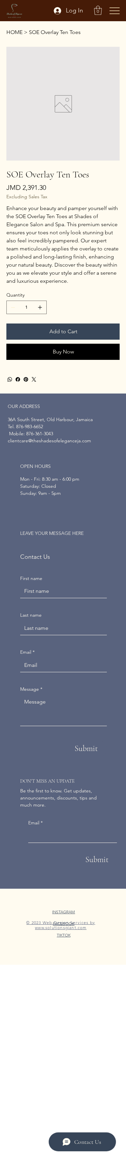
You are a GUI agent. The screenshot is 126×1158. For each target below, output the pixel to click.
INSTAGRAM (63, 911)
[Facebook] (17, 379)
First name (31, 578)
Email (35, 823)
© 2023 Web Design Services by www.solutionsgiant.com (60, 925)
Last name (31, 615)
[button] (98, 10)
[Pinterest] (26, 379)
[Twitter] (34, 379)
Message (31, 689)
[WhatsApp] (9, 379)
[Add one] (40, 307)
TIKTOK (64, 935)
